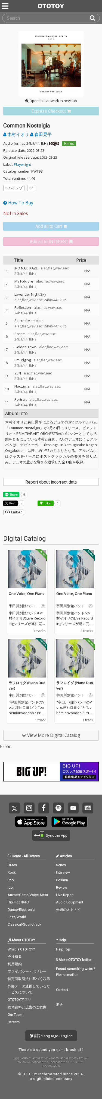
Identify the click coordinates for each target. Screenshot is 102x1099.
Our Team (15, 1015)
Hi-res (69, 143)
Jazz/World (17, 917)
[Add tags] (31, 188)
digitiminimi (44, 1079)
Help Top (63, 949)
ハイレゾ (15, 187)
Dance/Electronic (21, 910)
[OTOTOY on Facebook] (43, 808)
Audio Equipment (69, 902)
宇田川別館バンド (23, 606)
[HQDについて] (54, 143)
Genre (16, 856)
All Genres (32, 856)
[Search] (95, 18)
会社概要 (15, 957)
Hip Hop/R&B (18, 902)
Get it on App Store (31, 821)
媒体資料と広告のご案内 (27, 1007)
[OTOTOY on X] (14, 808)
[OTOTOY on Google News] (87, 808)
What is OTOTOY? (21, 949)
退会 (59, 1004)
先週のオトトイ (68, 910)
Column (62, 880)
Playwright (22, 164)
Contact (62, 990)
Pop (11, 880)
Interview (63, 872)
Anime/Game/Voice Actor (28, 895)
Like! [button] (47, 503)
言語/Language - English (53, 1035)
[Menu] (5, 6)
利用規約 (15, 964)
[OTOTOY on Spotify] (58, 808)
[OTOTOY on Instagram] (29, 808)
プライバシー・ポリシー (27, 971)
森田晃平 (42, 134)
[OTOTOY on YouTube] (73, 808)
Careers (14, 1022)
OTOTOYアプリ (19, 1000)
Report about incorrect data (51, 482)
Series (61, 865)
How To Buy (20, 203)
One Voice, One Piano (27, 593)
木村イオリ (18, 134)
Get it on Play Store (69, 821)
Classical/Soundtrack (24, 924)
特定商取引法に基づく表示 (29, 979)
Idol (11, 887)
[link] (51, 111)
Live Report (65, 895)
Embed (16, 512)
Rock (12, 872)
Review (61, 887)
